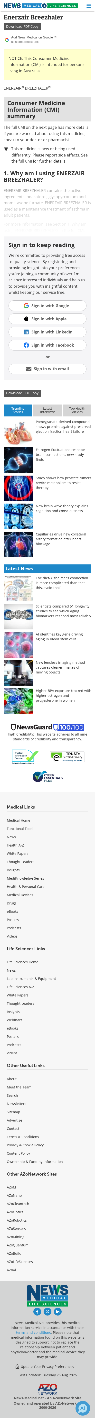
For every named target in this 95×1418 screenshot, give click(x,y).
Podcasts (14, 928)
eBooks (12, 911)
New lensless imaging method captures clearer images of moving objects (60, 667)
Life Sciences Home (22, 962)
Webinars (14, 1020)
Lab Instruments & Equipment (31, 978)
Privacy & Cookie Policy (25, 1145)
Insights (13, 870)
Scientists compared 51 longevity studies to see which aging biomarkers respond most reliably (63, 611)
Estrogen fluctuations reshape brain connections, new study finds (60, 454)
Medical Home (18, 820)
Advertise (14, 1120)
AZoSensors (16, 1228)
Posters (13, 919)
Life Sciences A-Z (20, 987)
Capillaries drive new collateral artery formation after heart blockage (61, 539)
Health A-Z (15, 845)
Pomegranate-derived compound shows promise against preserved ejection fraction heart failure (63, 426)
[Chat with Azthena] (83, 1408)
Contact (13, 1128)
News (11, 837)
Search (12, 1095)
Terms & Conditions (23, 1136)
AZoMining (15, 1236)
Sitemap (13, 1112)
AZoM (11, 1187)
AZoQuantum (17, 1245)
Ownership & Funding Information (35, 1161)
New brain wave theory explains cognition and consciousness (62, 508)
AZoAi (11, 1270)
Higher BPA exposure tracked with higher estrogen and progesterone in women (63, 695)
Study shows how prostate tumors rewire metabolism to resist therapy (63, 483)
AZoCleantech (18, 1203)
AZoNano (14, 1195)
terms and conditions (33, 1332)
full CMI (18, 127)
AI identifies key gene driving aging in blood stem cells (59, 636)
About (12, 1079)
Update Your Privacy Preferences (47, 1366)
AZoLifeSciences (20, 1261)
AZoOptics (15, 1212)
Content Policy (18, 1153)
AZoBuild (14, 1253)
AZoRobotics (17, 1220)
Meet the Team (19, 1087)
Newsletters (16, 1103)
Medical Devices (20, 895)
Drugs (12, 903)
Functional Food (20, 828)
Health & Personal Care (26, 886)
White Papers (17, 853)
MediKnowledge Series (25, 878)
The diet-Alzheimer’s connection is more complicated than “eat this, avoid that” (62, 583)
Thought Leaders (20, 861)
